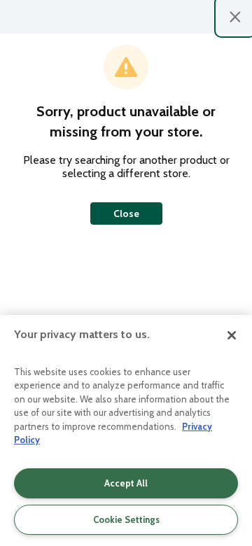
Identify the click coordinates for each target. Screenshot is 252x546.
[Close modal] (235, 17)
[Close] (231, 335)
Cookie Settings (126, 519)
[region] (126, 430)
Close (126, 213)
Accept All (126, 483)
